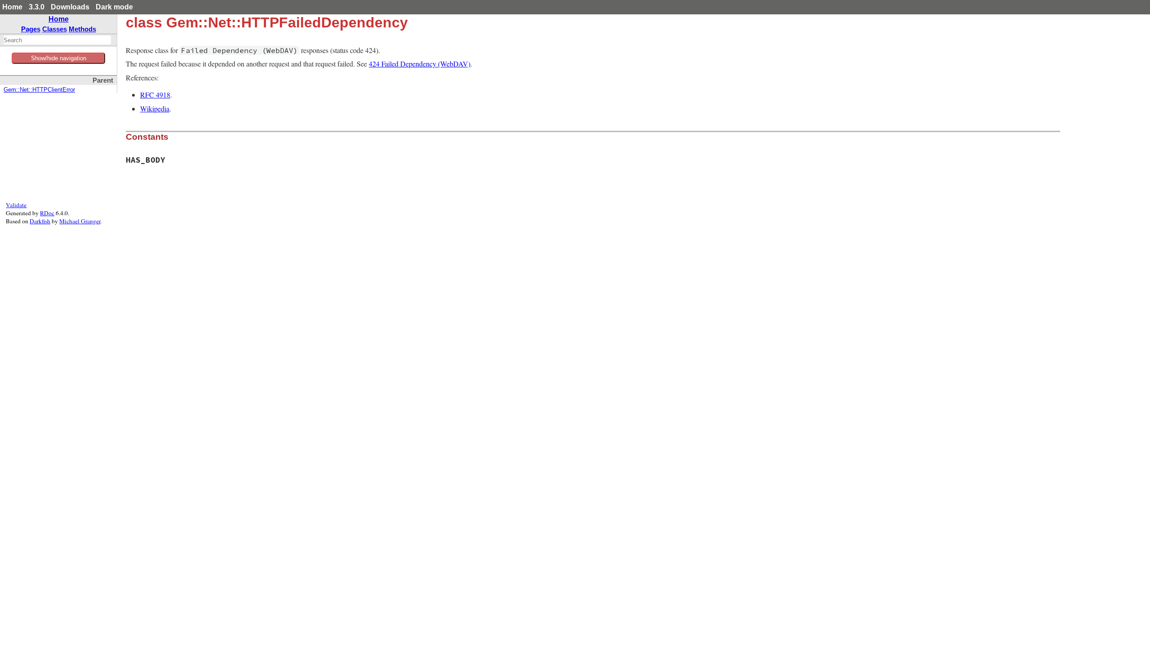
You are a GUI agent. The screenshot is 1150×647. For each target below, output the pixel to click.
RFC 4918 (155, 94)
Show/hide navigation (58, 58)
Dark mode (114, 7)
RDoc (47, 213)
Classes (54, 29)
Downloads (70, 7)
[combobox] (57, 39)
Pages (30, 29)
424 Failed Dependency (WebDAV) (419, 63)
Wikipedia (154, 108)
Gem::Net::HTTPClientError (39, 90)
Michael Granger (79, 221)
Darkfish (40, 221)
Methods (82, 29)
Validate (16, 205)
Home (12, 7)
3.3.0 (36, 7)
